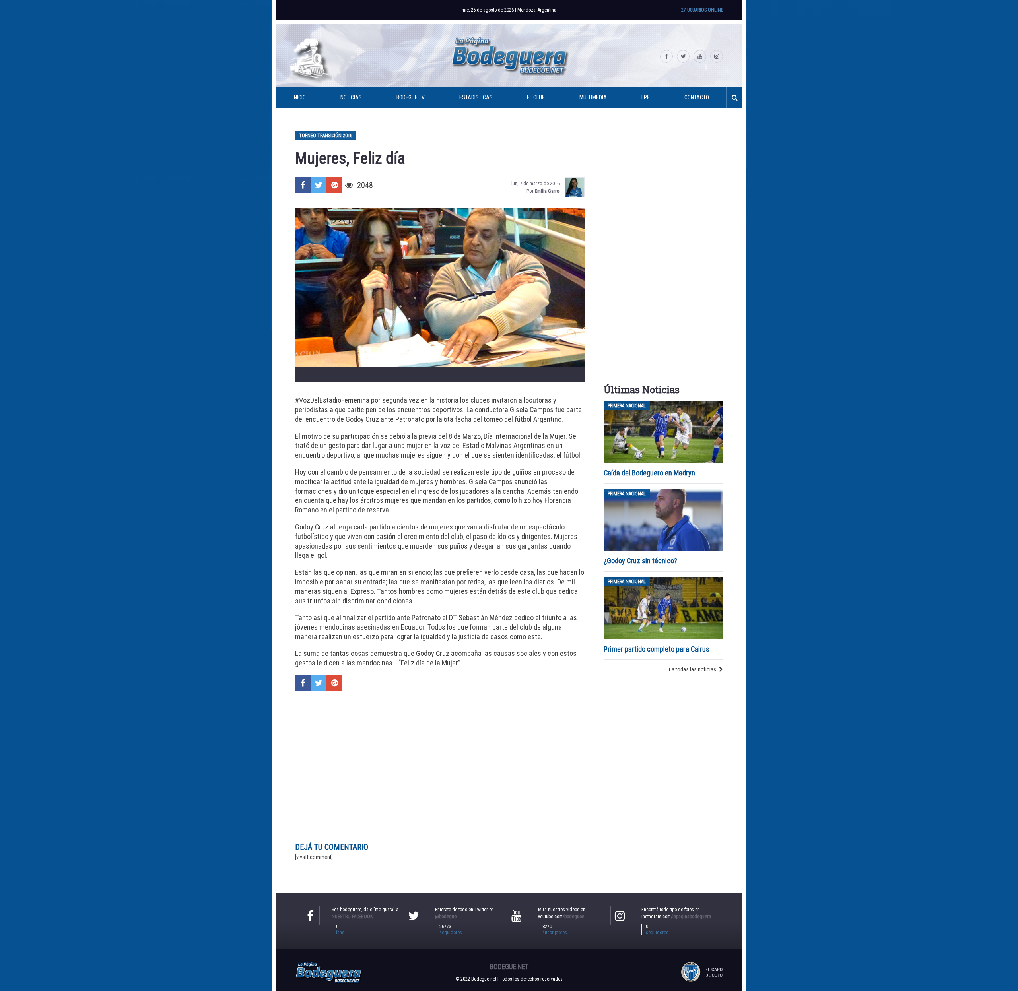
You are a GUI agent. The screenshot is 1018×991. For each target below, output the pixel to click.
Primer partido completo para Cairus (656, 649)
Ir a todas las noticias (692, 669)
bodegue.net (509, 967)
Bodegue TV (410, 97)
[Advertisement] (440, 765)
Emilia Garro (547, 191)
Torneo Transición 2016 (325, 135)
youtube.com (561, 916)
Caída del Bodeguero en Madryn (649, 473)
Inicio (299, 97)
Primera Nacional (627, 406)
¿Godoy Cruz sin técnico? (641, 561)
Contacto (696, 97)
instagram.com (676, 916)
